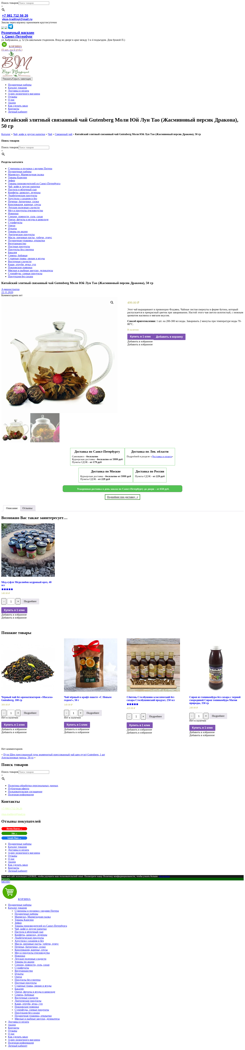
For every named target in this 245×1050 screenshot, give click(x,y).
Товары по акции (18, 231)
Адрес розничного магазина (24, 93)
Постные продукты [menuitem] (26, 982)
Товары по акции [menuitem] (24, 961)
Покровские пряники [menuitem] (27, 1006)
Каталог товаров (17, 87)
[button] (140, 341)
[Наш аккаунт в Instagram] (6, 28)
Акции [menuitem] (12, 1024)
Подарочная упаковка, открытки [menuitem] (33, 1015)
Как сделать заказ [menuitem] (18, 1036)
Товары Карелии (17, 177)
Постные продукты (19, 246)
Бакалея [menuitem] (19, 988)
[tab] (11, 508)
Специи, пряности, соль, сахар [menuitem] (32, 964)
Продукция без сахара (20, 276)
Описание (12, 508)
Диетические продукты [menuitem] (28, 1000)
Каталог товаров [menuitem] (17, 907)
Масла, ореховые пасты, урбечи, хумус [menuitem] (37, 943)
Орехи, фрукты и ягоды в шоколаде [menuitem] (35, 991)
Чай (50, 134)
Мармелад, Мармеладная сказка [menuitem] (33, 916)
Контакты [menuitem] (13, 1027)
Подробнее (30, 601)
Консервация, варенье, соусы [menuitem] (31, 949)
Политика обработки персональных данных (33, 785)
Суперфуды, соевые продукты (25, 273)
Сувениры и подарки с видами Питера (30, 168)
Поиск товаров (9, 2)
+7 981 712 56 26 (15, 15)
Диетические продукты (21, 234)
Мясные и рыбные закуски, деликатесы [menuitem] (37, 1018)
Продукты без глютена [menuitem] (27, 979)
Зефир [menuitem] (18, 922)
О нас (11, 99)
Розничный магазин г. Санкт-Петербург (17, 34)
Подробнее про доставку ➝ (122, 497)
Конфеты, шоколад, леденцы (24, 192)
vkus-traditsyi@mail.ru (17, 19)
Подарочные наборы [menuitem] (20, 904)
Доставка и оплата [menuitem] (18, 1021)
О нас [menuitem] (11, 1033)
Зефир (11, 180)
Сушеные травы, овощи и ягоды (26, 258)
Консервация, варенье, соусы (24, 204)
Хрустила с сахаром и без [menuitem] (29, 940)
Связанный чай (63, 134)
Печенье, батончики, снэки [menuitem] (30, 946)
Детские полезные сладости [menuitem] (30, 958)
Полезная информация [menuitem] (21, 1042)
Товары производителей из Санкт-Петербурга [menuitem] (41, 925)
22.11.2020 (7, 292)
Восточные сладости (20, 261)
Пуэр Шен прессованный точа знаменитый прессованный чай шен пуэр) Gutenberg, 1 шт (54, 754)
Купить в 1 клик (140, 336)
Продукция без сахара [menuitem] (27, 1012)
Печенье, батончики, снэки (23, 201)
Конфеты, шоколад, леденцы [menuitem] (31, 934)
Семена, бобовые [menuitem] (24, 994)
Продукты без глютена (21, 249)
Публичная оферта (18, 788)
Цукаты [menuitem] (19, 973)
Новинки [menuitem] (20, 955)
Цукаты (12, 228)
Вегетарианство (17, 243)
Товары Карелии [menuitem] (24, 919)
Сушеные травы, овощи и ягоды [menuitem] (33, 985)
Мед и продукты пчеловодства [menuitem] (32, 952)
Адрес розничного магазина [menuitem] (24, 1039)
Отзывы (12, 96)
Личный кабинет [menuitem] (17, 1045)
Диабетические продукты (22, 195)
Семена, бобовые (18, 255)
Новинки (13, 213)
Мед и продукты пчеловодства (25, 210)
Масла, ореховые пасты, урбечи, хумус (30, 237)
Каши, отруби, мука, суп (22, 264)
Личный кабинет (17, 111)
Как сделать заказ (18, 105)
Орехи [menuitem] (18, 976)
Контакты (13, 108)
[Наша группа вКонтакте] (2, 28)
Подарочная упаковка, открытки (26, 240)
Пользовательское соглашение (25, 791)
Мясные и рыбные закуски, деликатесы (30, 270)
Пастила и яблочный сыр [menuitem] (29, 931)
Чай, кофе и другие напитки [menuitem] (31, 928)
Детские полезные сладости (24, 207)
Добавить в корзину (169, 336)
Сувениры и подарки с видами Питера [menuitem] (37, 910)
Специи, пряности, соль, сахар (25, 216)
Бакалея (12, 252)
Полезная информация (21, 794)
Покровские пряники (20, 267)
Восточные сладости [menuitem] (26, 997)
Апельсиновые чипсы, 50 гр (17, 757)
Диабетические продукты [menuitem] (29, 937)
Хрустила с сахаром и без (22, 198)
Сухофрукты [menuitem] (22, 967)
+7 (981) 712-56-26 (11, 808)
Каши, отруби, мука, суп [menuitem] (29, 1003)
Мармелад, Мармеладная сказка (26, 174)
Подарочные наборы (20, 84)
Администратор (10, 289)
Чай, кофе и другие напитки (29, 134)
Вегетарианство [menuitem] (24, 970)
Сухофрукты (15, 222)
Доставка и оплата (18, 90)
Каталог (5, 134)
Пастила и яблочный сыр (22, 189)
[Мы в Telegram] (10, 28)
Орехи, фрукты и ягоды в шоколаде (28, 219)
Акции (12, 102)
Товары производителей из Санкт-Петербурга (34, 183)
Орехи (11, 225)
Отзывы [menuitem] (12, 1030)
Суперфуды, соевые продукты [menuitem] (32, 1009)
